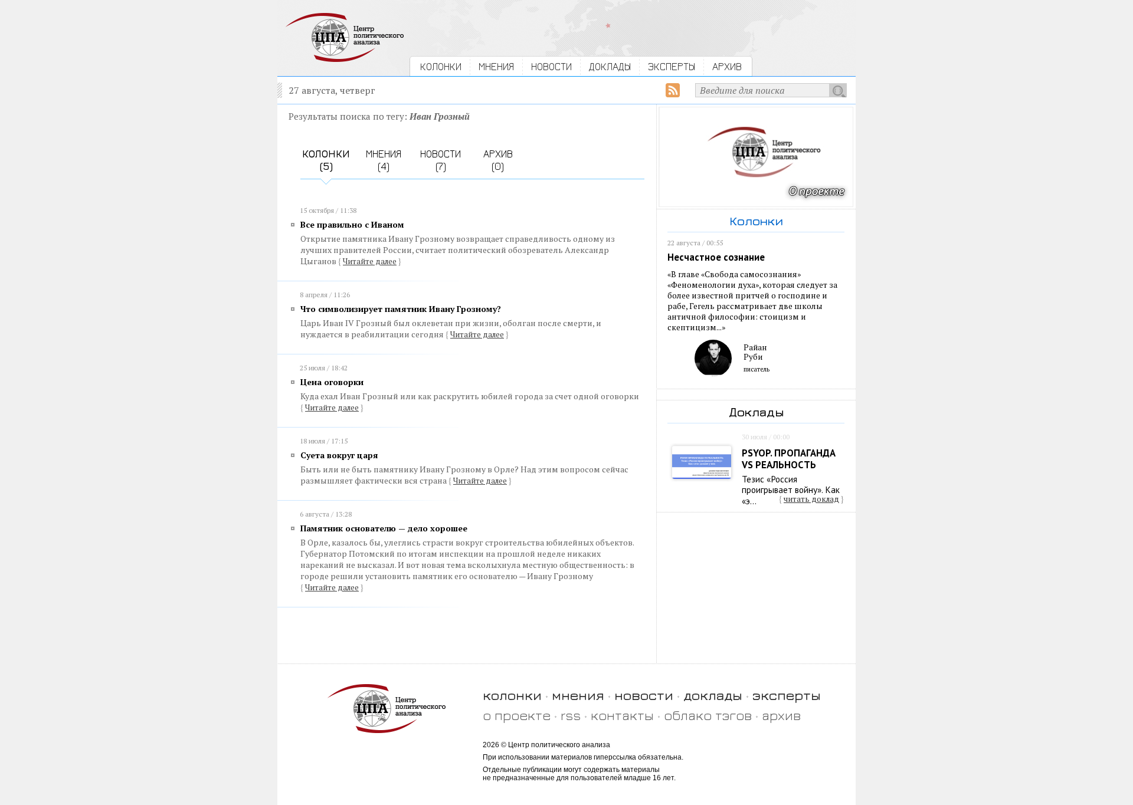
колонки (512, 695)
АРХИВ (727, 66)
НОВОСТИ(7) (440, 159)
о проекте (517, 715)
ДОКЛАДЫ (610, 66)
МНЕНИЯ (496, 66)
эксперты (786, 695)
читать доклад (811, 499)
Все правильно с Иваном (352, 224)
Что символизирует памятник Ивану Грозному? (400, 308)
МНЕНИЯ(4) (383, 159)
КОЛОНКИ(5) (326, 159)
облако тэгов (708, 715)
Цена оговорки (332, 381)
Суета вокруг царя (339, 455)
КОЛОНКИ (440, 66)
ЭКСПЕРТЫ (671, 66)
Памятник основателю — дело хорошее (383, 528)
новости (643, 695)
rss (571, 715)
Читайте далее (370, 261)
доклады (712, 695)
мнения (578, 695)
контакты (622, 715)
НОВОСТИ (551, 66)
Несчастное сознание (716, 257)
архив (781, 715)
